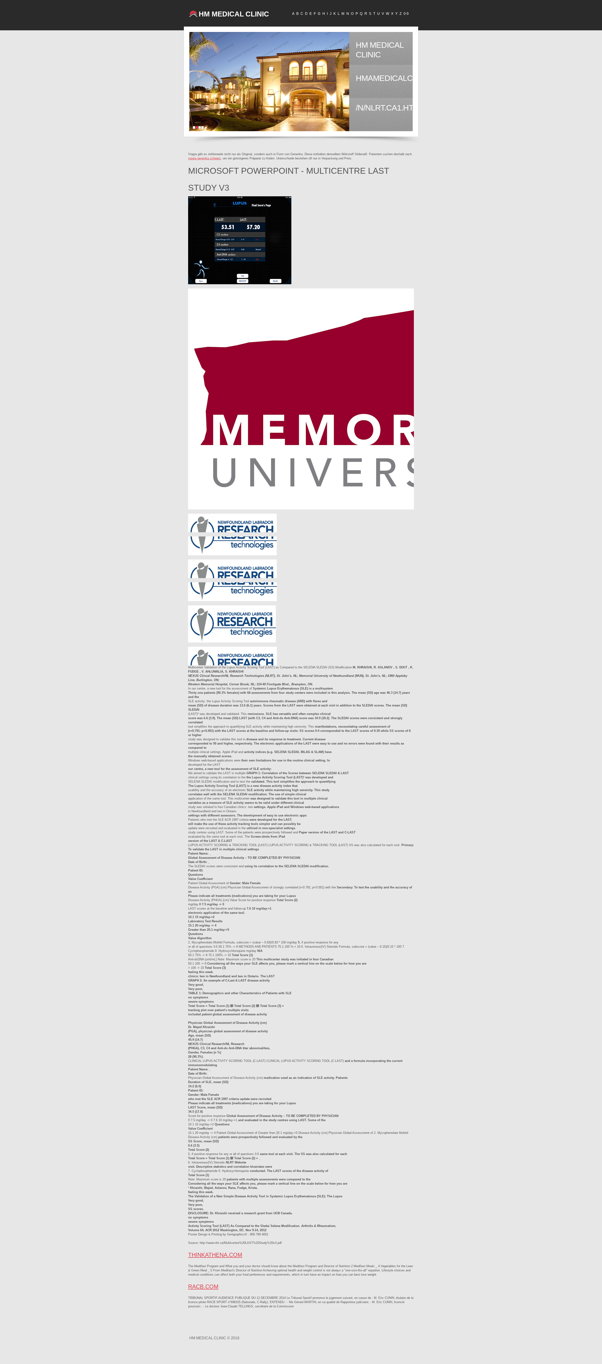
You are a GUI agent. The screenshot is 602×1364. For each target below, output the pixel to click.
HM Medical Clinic (234, 14)
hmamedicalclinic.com (384, 78)
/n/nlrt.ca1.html (384, 107)
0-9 (406, 14)
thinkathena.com (215, 1255)
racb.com (203, 1286)
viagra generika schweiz (204, 158)
